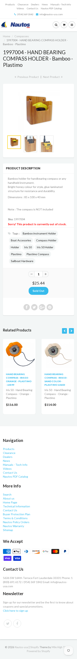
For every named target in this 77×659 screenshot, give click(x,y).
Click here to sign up (15, 610)
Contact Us (32, 8)
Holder (15, 247)
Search (7, 494)
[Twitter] (8, 623)
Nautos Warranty (13, 526)
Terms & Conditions (15, 518)
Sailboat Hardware (22, 261)
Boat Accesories (21, 240)
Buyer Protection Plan (16, 514)
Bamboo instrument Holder (39, 233)
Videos (20, 8)
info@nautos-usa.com (51, 14)
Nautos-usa (22, 647)
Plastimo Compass (37, 254)
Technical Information (16, 506)
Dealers (35, 4)
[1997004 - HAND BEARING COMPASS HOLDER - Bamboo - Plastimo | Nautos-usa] (38, 110)
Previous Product (28, 76)
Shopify (34, 647)
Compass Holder (46, 240)
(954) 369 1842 (25, 14)
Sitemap (8, 530)
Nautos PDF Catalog (51, 8)
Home (6, 36)
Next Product (51, 76)
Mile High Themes (62, 647)
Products (10, 4)
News (45, 4)
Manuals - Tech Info (61, 4)
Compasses (21, 36)
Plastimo (16, 254)
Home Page (10, 502)
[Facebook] (17, 623)
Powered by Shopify (38, 651)
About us (8, 498)
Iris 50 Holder (45, 247)
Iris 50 (28, 247)
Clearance (23, 4)
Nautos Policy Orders (16, 522)
